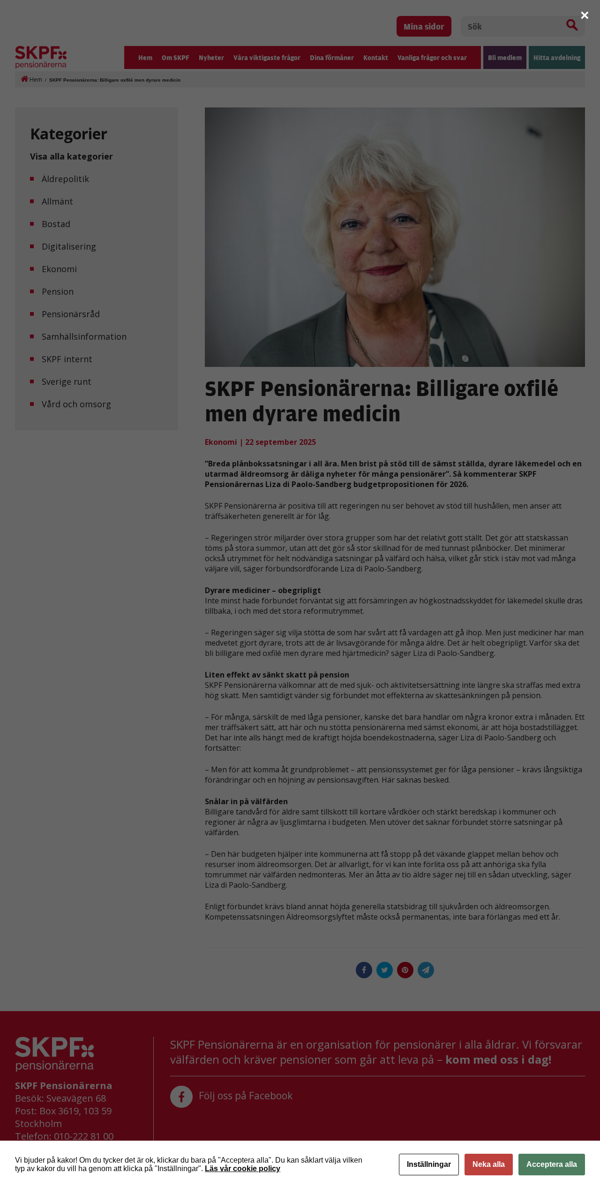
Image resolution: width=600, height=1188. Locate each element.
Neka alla (488, 1164)
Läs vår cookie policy (242, 1169)
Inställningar (429, 1164)
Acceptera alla (551, 1164)
